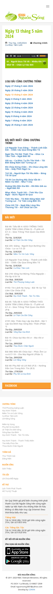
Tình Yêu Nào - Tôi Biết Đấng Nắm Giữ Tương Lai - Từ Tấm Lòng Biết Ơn (25, 200)
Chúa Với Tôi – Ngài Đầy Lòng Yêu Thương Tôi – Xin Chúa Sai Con (22, 206)
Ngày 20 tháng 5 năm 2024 (19, 90)
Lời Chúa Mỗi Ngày (10, 478)
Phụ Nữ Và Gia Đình (10, 427)
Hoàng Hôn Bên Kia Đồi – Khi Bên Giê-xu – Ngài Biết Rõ (26, 187)
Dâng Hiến (6, 458)
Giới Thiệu (6, 468)
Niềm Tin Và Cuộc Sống (23, 254)
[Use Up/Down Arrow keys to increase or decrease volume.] (44, 56)
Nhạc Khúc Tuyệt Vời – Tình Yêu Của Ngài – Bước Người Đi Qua (24, 193)
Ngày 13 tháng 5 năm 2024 (19, 95)
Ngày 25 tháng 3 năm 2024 (19, 125)
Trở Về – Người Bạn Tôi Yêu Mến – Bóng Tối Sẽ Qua (25, 174)
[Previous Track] (7, 56)
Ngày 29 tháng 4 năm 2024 (19, 103)
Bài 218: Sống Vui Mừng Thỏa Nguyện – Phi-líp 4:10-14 (25, 275)
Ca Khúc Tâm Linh (13, 45)
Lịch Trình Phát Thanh (11, 488)
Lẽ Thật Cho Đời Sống (22, 240)
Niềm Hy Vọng (8, 424)
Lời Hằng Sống (19, 360)
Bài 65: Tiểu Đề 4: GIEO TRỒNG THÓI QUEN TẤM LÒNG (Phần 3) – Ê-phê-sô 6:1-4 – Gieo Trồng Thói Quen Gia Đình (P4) (25, 305)
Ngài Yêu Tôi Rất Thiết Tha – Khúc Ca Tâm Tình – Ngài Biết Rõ (24, 155)
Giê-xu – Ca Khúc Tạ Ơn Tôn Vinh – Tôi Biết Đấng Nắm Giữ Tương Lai (25, 162)
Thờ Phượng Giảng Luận (23, 282)
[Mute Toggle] (38, 56)
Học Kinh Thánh (9, 410)
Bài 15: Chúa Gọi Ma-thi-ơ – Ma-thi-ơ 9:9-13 (24, 339)
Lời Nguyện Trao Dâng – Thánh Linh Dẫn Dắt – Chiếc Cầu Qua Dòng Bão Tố (26, 149)
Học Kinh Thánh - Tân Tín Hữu (26, 296)
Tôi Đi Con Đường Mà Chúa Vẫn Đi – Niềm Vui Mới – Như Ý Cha (23, 181)
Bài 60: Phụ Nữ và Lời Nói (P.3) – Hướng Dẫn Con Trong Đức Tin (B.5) (25, 367)
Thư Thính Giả (8, 456)
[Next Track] (15, 56)
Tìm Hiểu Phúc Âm (10, 443)
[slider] (26, 56)
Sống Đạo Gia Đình (21, 332)
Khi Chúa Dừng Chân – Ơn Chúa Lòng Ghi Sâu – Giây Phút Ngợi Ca (26, 168)
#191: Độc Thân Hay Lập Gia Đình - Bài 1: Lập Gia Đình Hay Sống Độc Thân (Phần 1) (26, 324)
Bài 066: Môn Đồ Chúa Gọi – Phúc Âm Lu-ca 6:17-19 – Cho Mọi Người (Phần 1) (26, 353)
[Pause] (11, 56)
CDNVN (32, 589)
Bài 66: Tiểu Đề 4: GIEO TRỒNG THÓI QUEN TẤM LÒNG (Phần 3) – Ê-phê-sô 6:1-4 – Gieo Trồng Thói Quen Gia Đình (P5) (25, 230)
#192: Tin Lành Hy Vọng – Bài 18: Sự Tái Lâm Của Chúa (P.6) (25, 289)
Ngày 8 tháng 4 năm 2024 (18, 116)
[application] (26, 59)
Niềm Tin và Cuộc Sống (12, 413)
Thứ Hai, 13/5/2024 (18, 43)
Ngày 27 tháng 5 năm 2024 (19, 86)
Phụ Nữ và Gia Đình (22, 374)
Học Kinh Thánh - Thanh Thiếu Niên (18, 440)
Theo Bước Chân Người (23, 346)
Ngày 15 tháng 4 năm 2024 (19, 112)
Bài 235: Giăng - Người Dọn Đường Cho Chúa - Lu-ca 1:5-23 (25, 247)
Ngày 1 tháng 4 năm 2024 (18, 121)
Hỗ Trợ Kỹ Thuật (9, 491)
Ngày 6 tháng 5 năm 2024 (18, 99)
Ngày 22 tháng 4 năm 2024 (19, 108)
